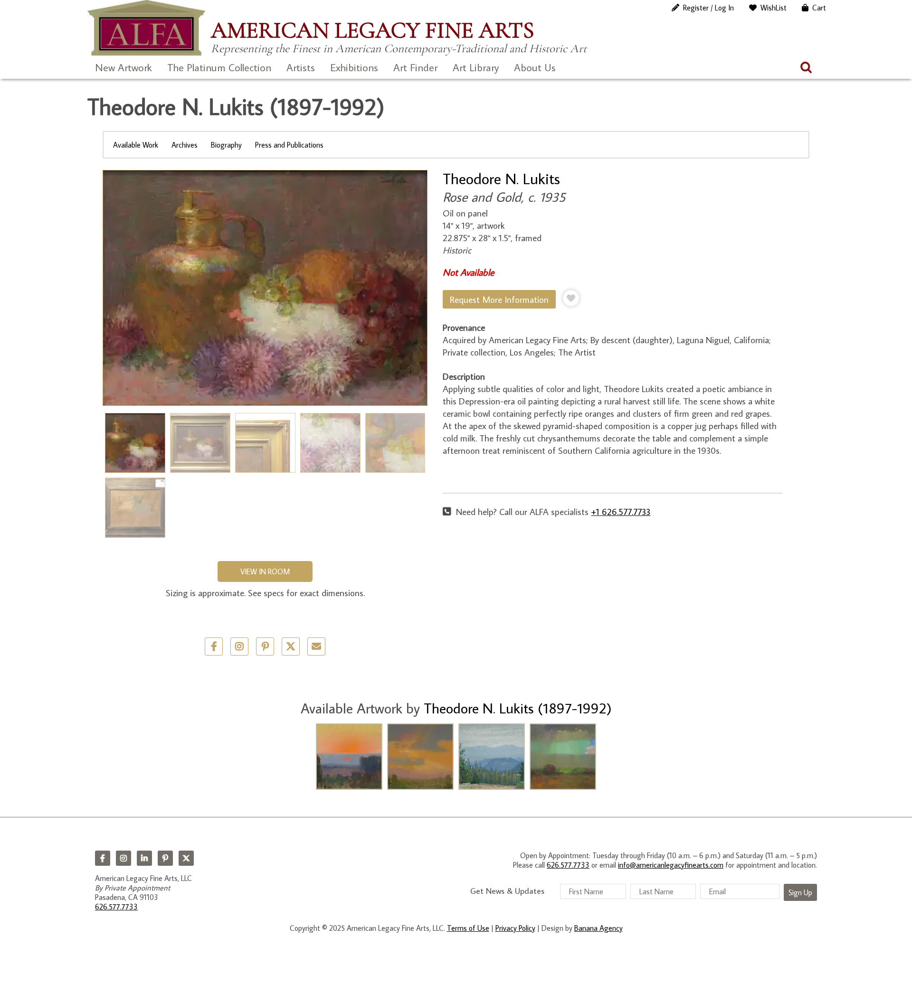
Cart (819, 7)
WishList (773, 7)
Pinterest (165, 858)
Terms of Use (468, 928)
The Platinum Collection (219, 67)
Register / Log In (708, 7)
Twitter (291, 646)
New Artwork (123, 67)
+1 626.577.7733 (620, 511)
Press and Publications (289, 145)
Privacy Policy (515, 928)
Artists (300, 67)
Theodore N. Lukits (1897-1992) (518, 708)
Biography (226, 145)
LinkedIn (144, 858)
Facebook (102, 858)
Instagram (123, 858)
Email (316, 646)
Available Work (135, 145)
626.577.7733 (116, 906)
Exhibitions (354, 67)
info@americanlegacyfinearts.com (670, 865)
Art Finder (415, 67)
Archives (184, 145)
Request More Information (499, 299)
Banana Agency (598, 928)
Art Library (476, 67)
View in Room (265, 571)
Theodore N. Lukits (501, 178)
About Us (535, 67)
